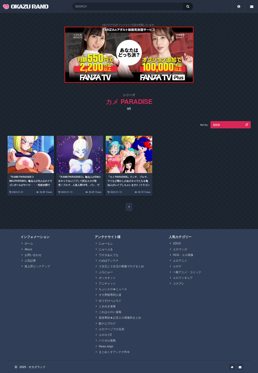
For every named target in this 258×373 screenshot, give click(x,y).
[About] (238, 6)
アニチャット (107, 283)
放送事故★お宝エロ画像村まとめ (120, 317)
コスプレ (178, 283)
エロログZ (105, 335)
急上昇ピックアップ (37, 266)
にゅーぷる (106, 249)
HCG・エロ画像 (183, 255)
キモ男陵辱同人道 (110, 295)
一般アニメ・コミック (187, 272)
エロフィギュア (183, 278)
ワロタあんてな (109, 255)
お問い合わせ (33, 255)
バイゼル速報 (107, 340)
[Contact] (251, 6)
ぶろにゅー (106, 272)
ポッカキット (107, 278)
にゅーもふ (106, 243)
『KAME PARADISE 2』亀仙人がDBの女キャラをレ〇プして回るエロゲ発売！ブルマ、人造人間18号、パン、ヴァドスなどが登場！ (79, 183)
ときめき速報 (107, 306)
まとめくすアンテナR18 (114, 352)
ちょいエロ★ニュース (113, 289)
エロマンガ (180, 249)
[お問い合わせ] (240, 367)
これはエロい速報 (110, 312)
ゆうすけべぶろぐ (110, 300)
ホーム (29, 243)
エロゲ (177, 266)
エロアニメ (180, 260)
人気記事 (30, 260)
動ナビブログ (107, 323)
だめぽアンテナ (109, 260)
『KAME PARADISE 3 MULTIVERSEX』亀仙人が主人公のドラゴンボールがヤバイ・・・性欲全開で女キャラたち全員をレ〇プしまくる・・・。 (30, 185)
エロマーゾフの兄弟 (111, 329)
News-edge (106, 346)
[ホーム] (232, 367)
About (28, 249)
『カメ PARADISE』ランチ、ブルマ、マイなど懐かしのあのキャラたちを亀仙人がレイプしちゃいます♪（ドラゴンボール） (128, 183)
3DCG (177, 243)
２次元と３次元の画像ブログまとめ (121, 266)
